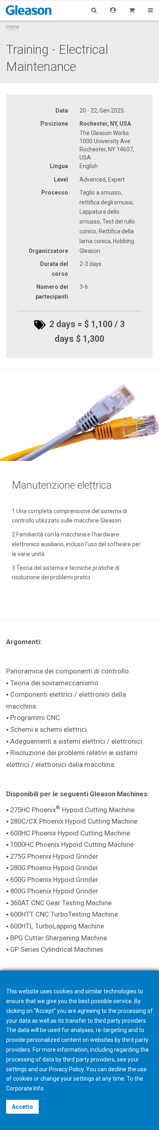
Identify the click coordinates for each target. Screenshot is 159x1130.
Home (12, 27)
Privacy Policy (66, 1069)
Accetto (22, 1106)
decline (117, 1069)
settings (83, 1078)
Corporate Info (25, 1088)
